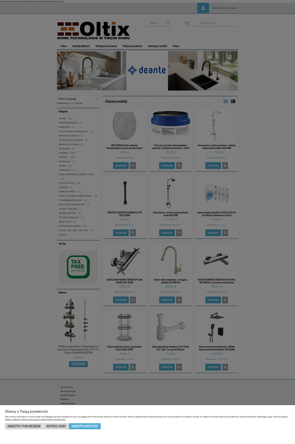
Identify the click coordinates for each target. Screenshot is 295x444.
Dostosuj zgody (56, 426)
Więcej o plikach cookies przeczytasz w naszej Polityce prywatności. (35, 419)
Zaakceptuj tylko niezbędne (24, 426)
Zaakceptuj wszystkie (84, 426)
